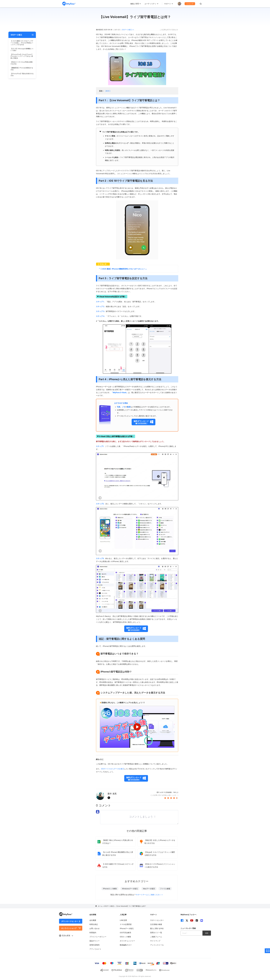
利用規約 (92, 933)
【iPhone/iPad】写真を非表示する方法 (22, 74)
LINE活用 (123, 920)
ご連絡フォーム (156, 937)
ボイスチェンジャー (127, 941)
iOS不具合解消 (125, 933)
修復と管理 (134, 4)
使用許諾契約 (94, 945)
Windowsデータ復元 (130, 889)
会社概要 (92, 920)
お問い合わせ (94, 928)
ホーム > (101, 906)
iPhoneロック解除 (110, 889)
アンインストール (157, 945)
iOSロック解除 (125, 937)
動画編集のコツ (126, 945)
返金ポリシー (94, 941)
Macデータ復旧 (149, 889)
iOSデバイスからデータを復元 (112, 769)
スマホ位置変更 (126, 924)
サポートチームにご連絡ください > (149, 895)
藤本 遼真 (112, 793)
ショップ (189, 4)
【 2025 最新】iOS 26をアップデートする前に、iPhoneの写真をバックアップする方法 (22, 42)
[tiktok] (196, 920)
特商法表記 (93, 924)
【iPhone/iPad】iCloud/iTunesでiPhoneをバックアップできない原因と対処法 (22, 56)
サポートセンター (157, 920)
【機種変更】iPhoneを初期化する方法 (22, 69)
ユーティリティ (150, 4)
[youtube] (191, 920)
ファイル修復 (165, 889)
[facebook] (182, 920)
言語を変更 (66, 935)
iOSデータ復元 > (110, 906)
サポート (167, 4)
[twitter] (187, 920)
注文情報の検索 (156, 924)
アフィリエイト (95, 949)
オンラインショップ (68, 928)
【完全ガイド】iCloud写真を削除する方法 (22, 63)
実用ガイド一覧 (156, 933)
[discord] (201, 920)
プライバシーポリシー (97, 937)
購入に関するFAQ (156, 928)
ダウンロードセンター (69, 921)
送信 (206, 933)
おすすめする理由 (121, 403)
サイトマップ (155, 941)
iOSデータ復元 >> (128, 29)
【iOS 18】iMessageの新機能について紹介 (22, 49)
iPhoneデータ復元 (127, 928)
